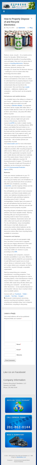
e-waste (26, 87)
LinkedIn (7, 296)
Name (19, 344)
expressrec (21, 27)
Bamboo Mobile (17, 105)
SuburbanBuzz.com (21, 457)
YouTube (14, 296)
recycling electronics (16, 63)
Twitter (25, 294)
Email (19, 349)
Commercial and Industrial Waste (22, 460)
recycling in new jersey (20, 304)
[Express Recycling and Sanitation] (18, 5)
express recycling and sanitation (14, 300)
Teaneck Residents (18, 461)
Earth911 (8, 186)
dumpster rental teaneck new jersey (17, 298)
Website (19, 355)
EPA (16, 252)
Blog (31, 27)
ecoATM (11, 123)
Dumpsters (10, 460)
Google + (21, 296)
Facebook (18, 294)
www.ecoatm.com (12, 143)
